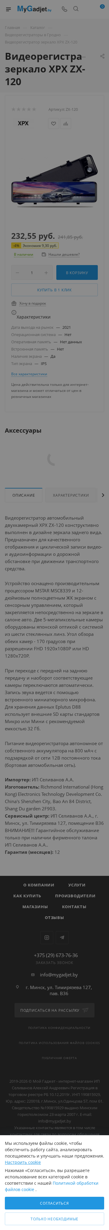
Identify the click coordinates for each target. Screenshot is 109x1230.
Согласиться (54, 1203)
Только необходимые (54, 1219)
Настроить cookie (23, 1162)
